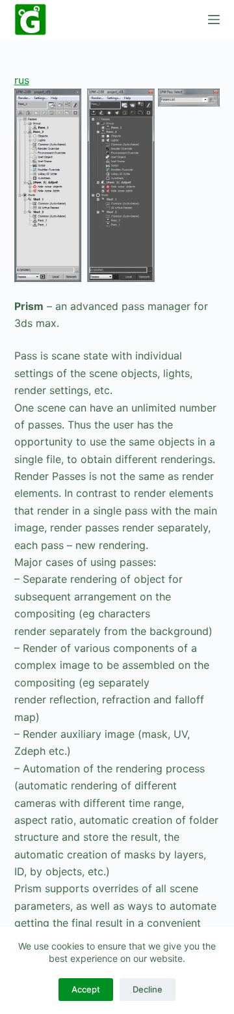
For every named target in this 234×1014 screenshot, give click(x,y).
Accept (86, 989)
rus (21, 80)
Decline (147, 989)
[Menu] (214, 19)
